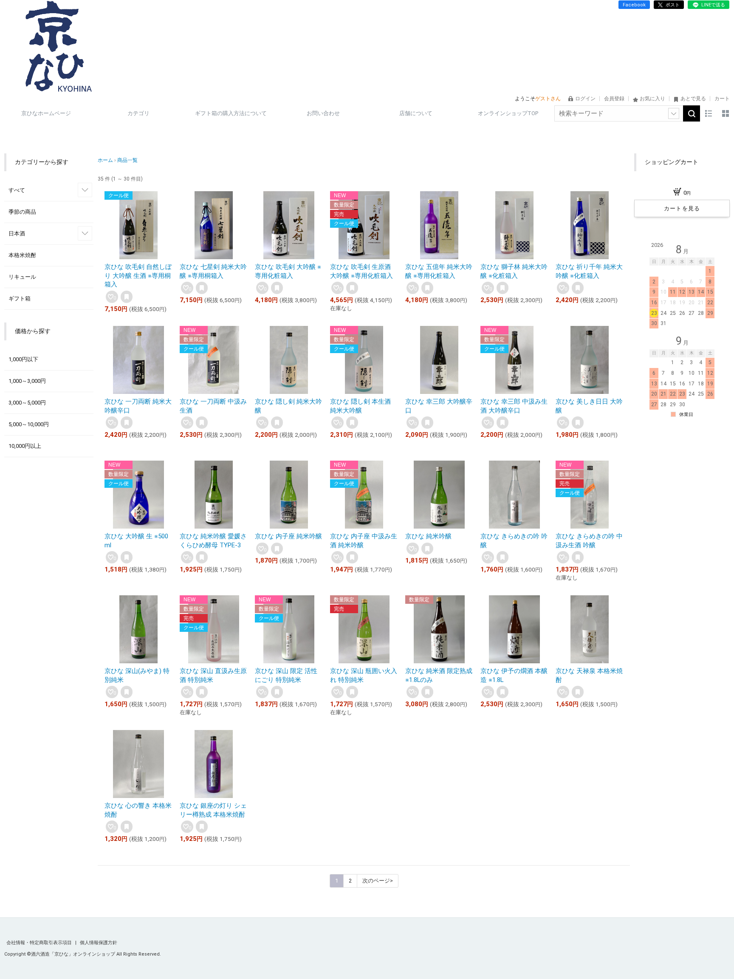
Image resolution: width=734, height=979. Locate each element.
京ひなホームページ (46, 113)
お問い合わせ (323, 113)
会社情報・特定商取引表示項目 (39, 942)
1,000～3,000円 (27, 381)
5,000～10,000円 (28, 424)
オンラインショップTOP (508, 113)
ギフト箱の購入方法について (231, 113)
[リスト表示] (708, 113)
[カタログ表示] (725, 113)
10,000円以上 (24, 446)
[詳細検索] (673, 113)
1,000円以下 (23, 359)
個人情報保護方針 (98, 942)
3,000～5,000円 (27, 402)
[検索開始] (691, 113)
